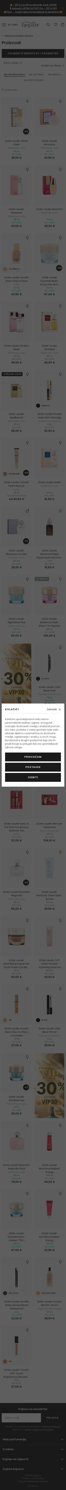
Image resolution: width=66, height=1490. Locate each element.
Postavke (33, 767)
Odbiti (33, 777)
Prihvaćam (32, 757)
